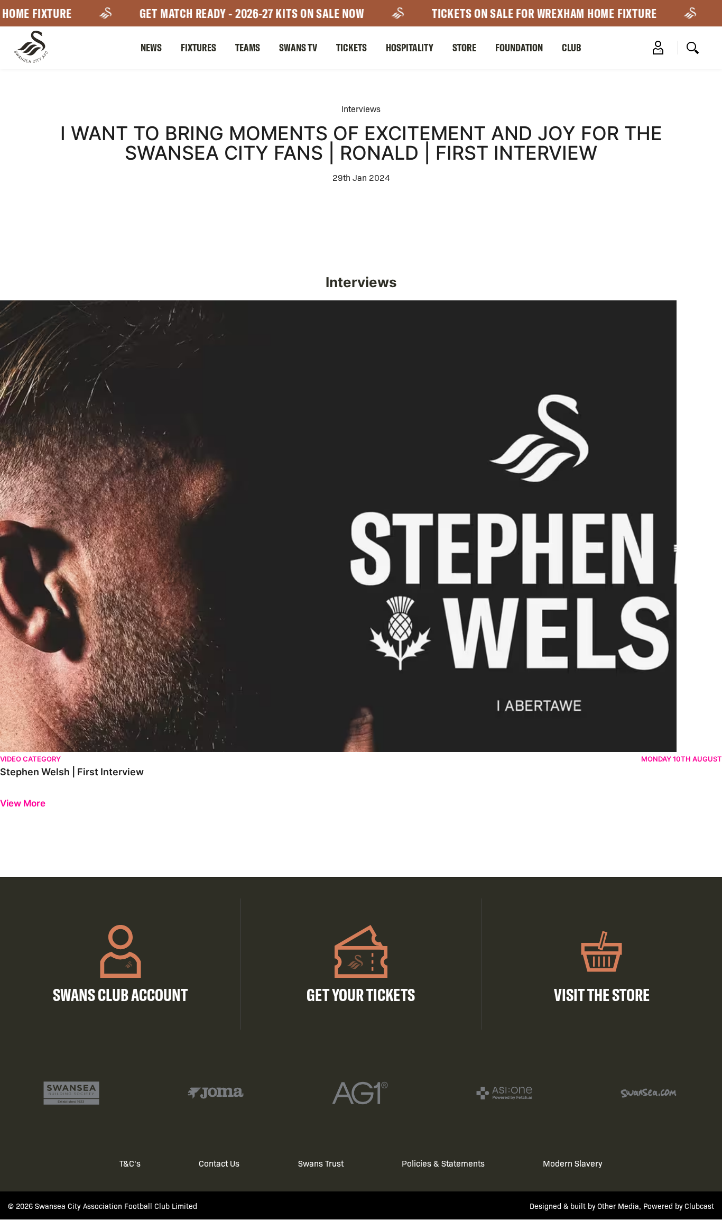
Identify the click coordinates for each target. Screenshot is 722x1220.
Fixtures (198, 47)
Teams (247, 47)
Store (464, 47)
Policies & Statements (443, 1163)
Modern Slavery (573, 1163)
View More (22, 803)
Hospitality (409, 47)
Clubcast (699, 1205)
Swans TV (298, 47)
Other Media (618, 1205)
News (151, 47)
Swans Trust (321, 1163)
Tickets (351, 47)
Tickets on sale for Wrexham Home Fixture (532, 13)
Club (571, 47)
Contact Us (219, 1163)
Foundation (519, 47)
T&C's (130, 1163)
